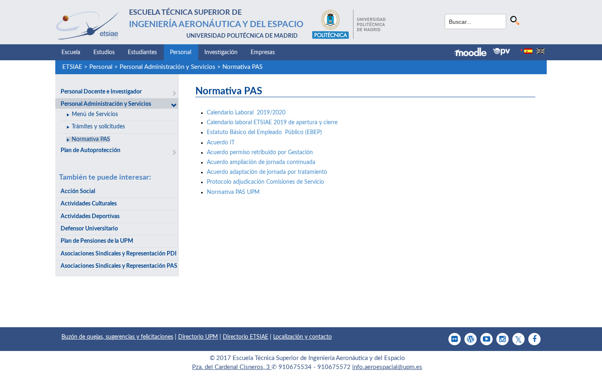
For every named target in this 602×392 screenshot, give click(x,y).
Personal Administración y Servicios (167, 67)
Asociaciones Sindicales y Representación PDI (119, 254)
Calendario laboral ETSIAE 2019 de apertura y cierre (272, 122)
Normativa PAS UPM (233, 192)
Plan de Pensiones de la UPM (97, 241)
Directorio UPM (198, 337)
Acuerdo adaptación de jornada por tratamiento (267, 172)
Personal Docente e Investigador (101, 92)
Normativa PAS (242, 67)
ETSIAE (72, 67)
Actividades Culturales (89, 204)
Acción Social (78, 191)
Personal (180, 52)
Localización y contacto (302, 337)
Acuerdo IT (221, 143)
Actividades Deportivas (90, 216)
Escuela (70, 52)
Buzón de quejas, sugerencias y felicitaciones (117, 337)
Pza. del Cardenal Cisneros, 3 (232, 367)
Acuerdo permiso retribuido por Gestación (260, 152)
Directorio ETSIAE (245, 337)
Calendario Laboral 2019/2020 (246, 113)
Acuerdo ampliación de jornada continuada (263, 162)
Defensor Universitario (89, 229)
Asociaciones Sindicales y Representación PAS (119, 266)
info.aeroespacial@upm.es (387, 367)
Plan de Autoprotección (90, 150)
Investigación (221, 52)
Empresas (263, 52)
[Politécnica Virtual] (501, 52)
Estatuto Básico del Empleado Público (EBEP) (264, 132)
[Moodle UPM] (473, 53)
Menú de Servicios (95, 114)
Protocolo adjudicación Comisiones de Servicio (265, 182)
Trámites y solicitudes (98, 127)
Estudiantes (142, 52)
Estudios (104, 52)
